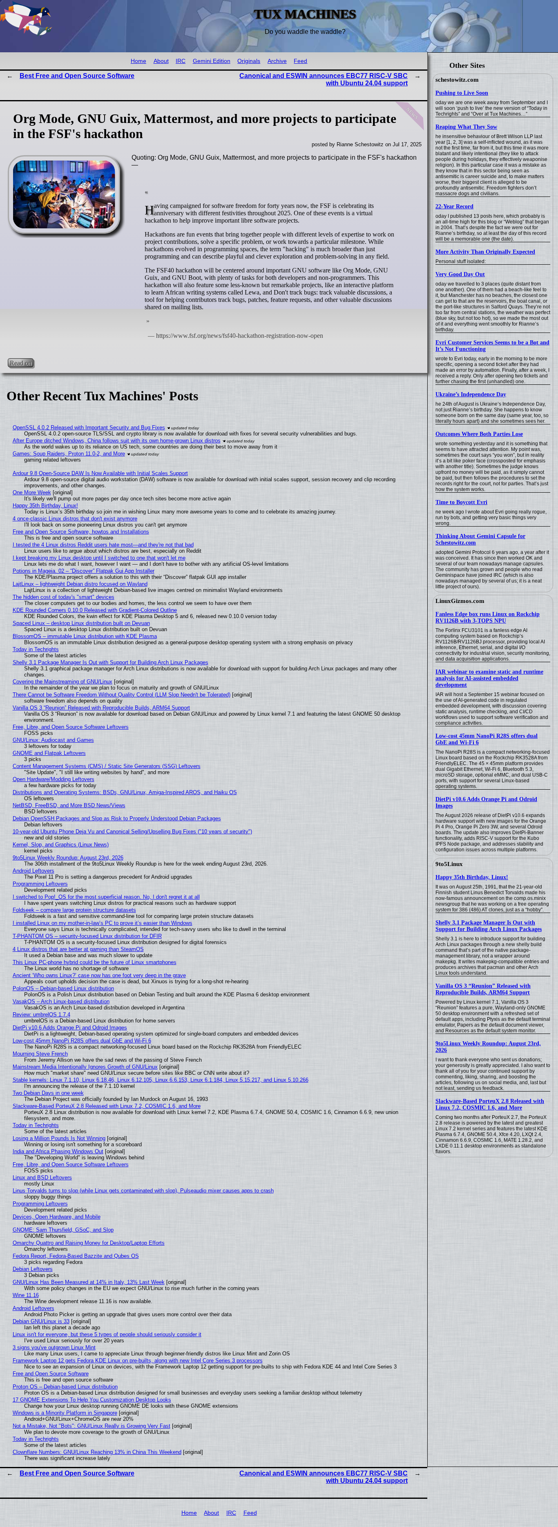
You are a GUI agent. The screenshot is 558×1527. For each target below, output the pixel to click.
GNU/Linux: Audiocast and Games (53, 740)
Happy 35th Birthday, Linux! (471, 877)
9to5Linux (449, 864)
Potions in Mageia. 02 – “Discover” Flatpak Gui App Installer (83, 571)
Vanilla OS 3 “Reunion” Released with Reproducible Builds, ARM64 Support (483, 989)
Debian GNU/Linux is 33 (41, 1321)
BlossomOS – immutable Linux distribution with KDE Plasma (85, 636)
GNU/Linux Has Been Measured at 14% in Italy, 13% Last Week (89, 1282)
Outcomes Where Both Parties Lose (479, 434)
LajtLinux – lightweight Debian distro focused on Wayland (80, 584)
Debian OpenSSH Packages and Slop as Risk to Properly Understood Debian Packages (117, 818)
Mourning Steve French (40, 1054)
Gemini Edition (211, 61)
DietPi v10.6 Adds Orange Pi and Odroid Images (70, 1028)
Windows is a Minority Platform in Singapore (65, 1413)
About (161, 61)
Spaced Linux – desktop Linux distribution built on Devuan (81, 623)
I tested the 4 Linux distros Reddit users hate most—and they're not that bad (103, 545)
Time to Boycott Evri (461, 502)
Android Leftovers (33, 871)
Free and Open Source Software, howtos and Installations (81, 532)
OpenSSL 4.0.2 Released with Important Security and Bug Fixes (89, 427)
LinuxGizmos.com (459, 601)
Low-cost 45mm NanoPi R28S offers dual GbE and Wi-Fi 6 (82, 1041)
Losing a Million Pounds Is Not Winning (59, 1138)
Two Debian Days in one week (48, 1093)
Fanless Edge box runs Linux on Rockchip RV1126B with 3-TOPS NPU (487, 617)
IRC (180, 61)
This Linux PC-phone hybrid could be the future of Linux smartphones (94, 962)
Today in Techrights (36, 649)
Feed (300, 61)
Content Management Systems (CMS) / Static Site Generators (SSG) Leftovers (107, 766)
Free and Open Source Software (51, 1374)
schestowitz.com (457, 79)
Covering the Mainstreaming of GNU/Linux (62, 682)
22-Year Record (454, 206)
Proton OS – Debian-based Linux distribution (65, 1387)
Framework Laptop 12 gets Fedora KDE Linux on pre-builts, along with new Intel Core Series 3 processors (138, 1360)
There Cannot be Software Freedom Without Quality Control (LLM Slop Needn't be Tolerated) (121, 695)
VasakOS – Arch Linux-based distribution (61, 1001)
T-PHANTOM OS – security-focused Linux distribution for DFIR (87, 936)
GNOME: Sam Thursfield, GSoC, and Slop (63, 1230)
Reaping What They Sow (466, 127)
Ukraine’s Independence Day (470, 394)
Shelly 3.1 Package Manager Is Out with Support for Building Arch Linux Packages (488, 926)
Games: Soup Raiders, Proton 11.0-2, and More (69, 454)
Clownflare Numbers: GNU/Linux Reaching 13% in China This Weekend (97, 1452)
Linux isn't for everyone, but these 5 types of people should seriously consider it (107, 1334)
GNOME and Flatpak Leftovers (49, 753)
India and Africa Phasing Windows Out (58, 1151)
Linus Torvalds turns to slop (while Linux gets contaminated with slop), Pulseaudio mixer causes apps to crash (143, 1191)
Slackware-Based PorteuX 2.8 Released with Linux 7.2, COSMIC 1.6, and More (489, 1104)
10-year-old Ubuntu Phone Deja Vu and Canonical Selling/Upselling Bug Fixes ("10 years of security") (132, 831)
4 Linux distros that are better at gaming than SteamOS (78, 949)
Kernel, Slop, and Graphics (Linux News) (61, 845)
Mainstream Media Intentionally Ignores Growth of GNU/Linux (85, 1067)
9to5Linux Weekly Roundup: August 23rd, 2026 (68, 858)
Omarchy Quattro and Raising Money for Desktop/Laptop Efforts (89, 1243)
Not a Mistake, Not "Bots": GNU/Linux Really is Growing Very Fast (91, 1426)
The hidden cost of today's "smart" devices (63, 597)
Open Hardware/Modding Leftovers (53, 779)
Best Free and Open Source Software (77, 75)
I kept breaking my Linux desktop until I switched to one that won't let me (99, 558)
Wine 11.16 (26, 1295)
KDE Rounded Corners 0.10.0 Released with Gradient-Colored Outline (95, 610)
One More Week (32, 492)
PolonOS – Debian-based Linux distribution (63, 988)
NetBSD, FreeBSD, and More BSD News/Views (69, 805)
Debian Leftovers (33, 1269)
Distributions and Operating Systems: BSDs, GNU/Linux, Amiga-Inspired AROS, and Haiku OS (125, 792)
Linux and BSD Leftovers (42, 1177)
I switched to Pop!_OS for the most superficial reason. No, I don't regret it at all (106, 897)
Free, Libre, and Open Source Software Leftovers (71, 727)
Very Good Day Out (460, 274)
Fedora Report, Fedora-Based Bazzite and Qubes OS (76, 1256)
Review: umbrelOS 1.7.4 (41, 1014)
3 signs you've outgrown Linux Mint (54, 1347)
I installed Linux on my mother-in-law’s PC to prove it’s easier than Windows (102, 923)
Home (138, 61)
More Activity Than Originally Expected (485, 252)
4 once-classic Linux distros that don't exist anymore (75, 519)
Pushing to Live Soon (461, 93)
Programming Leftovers (40, 884)
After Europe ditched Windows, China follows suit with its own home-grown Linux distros (117, 441)
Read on (20, 362)
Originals (248, 61)
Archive (277, 61)
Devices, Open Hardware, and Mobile (56, 1217)
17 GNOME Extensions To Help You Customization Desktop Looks (92, 1400)
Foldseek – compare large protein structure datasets (74, 910)
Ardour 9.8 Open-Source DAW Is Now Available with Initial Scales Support (100, 473)
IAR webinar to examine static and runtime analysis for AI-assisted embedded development (489, 678)
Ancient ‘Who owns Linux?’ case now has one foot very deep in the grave (99, 975)
